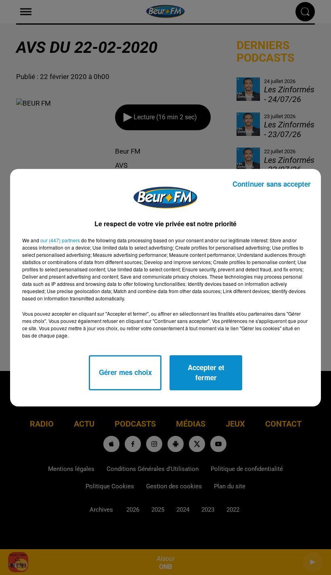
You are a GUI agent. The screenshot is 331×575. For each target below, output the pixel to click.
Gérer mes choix (125, 372)
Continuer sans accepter (272, 184)
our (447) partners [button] (60, 240)
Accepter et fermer (206, 372)
